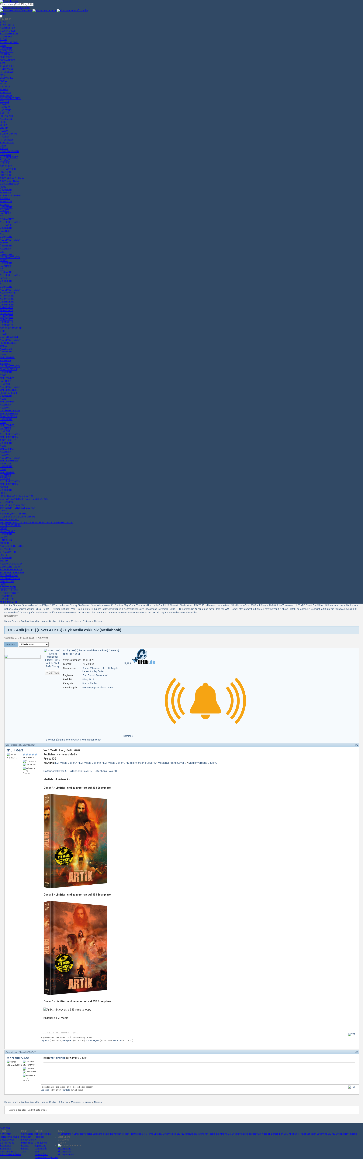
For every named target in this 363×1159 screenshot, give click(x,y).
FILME (3, 122)
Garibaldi (117, 1040)
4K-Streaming (64, 1134)
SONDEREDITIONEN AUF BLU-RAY (17, 508)
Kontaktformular (43, 1134)
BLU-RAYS (5, 160)
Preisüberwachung (9, 1137)
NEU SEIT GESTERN (10, 525)
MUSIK (3, 83)
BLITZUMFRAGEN (9, 33)
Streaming (322, 1134)
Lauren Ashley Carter (93, 671)
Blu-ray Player (220, 1134)
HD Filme (148, 1134)
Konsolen (311, 1134)
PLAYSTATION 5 (8, 369)
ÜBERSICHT (6, 48)
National (98, 621)
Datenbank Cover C (105, 771)
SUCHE (3, 528)
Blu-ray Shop (334, 1134)
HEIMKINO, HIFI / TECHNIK (13, 513)
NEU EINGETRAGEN (10, 222)
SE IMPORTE (6, 319)
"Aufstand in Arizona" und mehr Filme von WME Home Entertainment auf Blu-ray (223, 609)
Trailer (302, 1134)
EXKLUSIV (5, 54)
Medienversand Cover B (172, 762)
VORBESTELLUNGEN (11, 195)
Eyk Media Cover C (114, 762)
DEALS (5, 154)
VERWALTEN (6, 549)
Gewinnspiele (28, 1134)
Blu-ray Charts (84, 1134)
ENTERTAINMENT (9, 519)
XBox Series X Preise (10, 1154)
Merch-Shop (27, 1142)
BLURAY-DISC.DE (8, 133)
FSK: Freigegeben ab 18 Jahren (97, 687)
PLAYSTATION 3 (8, 416)
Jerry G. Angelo (110, 668)
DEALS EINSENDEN (9, 183)
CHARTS (4, 210)
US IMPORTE (6, 325)
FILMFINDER (6, 201)
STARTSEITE (7, 24)
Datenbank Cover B (80, 771)
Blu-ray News (64, 1148)
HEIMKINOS (6, 596)
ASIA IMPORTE (8, 292)
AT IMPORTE (7, 295)
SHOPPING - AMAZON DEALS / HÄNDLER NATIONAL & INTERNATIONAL (36, 522)
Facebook (39, 1137)
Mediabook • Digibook (81, 621)
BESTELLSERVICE (9, 337)
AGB (37, 1151)
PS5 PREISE (6, 172)
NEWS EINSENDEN (9, 151)
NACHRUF (5, 86)
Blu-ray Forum (11, 621)
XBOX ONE (5, 463)
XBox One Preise (8, 1151)
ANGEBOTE (6, 113)
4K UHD (284, 1134)
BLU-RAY (4, 204)
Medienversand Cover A (141, 762)
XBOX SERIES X (8, 440)
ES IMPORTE (6, 307)
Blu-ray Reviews (185, 1134)
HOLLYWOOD (7, 69)
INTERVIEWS (6, 72)
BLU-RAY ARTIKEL (9, 42)
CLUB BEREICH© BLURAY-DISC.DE (17, 516)
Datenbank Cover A (55, 771)
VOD (2, 331)
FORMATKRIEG (8, 60)
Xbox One (294, 1134)
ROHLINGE (5, 92)
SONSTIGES (6, 166)
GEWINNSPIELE (8, 30)
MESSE (3, 81)
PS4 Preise (5, 1145)
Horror (85, 683)
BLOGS (3, 39)
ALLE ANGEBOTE (9, 157)
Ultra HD (158, 1134)
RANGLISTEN (7, 599)
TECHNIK (4, 101)
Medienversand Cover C (202, 762)
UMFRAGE (5, 107)
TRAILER (4, 104)
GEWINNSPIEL (7, 66)
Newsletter (5, 1134)
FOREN (3, 493)
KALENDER (5, 213)
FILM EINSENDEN (8, 343)
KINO (2, 74)
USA (84, 679)
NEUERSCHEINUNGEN (11, 563)
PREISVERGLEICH (9, 590)
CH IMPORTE (7, 304)
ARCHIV (4, 148)
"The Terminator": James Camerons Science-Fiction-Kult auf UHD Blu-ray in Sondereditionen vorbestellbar (143, 612)
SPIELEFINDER (7, 357)
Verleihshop (57, 1057)
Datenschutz (41, 1154)
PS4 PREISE (6, 175)
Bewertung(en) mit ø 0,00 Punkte (63, 739)
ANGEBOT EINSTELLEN (12, 546)
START (4, 22)
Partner (25, 1148)
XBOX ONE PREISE (9, 181)
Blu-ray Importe (349, 1134)
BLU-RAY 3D (6, 225)
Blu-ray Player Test (203, 1134)
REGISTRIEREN (8, 587)
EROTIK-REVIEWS (9, 575)
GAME (3, 63)
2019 (91, 679)
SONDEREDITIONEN (10, 98)
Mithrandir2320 (18, 1058)
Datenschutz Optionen (46, 1157)
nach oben (5, 1128)
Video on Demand (270, 1134)
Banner (25, 1145)
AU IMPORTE (7, 298)
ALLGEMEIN (6, 119)
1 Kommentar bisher (90, 739)
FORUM (4, 487)
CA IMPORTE (7, 301)
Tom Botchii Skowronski (95, 675)
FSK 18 (3, 555)
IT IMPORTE (6, 313)
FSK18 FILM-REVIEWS (11, 569)
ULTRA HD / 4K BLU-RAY (12, 504)
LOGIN (3, 584)
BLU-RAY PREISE (8, 169)
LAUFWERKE (6, 77)
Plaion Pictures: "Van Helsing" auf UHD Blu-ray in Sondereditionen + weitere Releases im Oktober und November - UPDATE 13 (118, 609)
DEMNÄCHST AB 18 (10, 566)
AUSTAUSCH (6, 51)
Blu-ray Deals (64, 1151)
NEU (2, 216)
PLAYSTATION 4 (8, 393)
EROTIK (4, 128)
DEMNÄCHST (7, 219)
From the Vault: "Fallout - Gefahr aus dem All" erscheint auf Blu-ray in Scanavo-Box (306, 609)
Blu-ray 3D (255, 1134)
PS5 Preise (5, 1148)
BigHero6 (45, 1040)
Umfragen (26, 1137)
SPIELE (3, 345)
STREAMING (6, 502)
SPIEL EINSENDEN (9, 390)
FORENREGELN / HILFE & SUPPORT (18, 496)
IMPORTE (5, 278)
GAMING (4, 510)
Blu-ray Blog (27, 1139)
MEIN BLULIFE (7, 581)
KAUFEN (4, 537)
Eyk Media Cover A (66, 762)
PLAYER (4, 89)
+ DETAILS (52, 672)
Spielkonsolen (100, 1134)
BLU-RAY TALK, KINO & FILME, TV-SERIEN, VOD (24, 499)
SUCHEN (4, 543)
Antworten (11, 644)
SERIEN (4, 125)
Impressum (40, 1145)
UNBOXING (5, 110)
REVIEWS (5, 198)
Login (3, 13)
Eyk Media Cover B (90, 762)
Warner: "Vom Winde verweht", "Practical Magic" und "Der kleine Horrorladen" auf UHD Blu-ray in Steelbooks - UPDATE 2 (142, 605)
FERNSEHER (6, 57)
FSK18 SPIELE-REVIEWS (12, 572)
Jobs (23, 1151)
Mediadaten (41, 1142)
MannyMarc (67, 1040)
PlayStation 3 (136, 1134)
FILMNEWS (5, 192)
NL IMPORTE (6, 316)
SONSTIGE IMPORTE (11, 328)
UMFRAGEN (6, 36)
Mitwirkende (41, 1148)
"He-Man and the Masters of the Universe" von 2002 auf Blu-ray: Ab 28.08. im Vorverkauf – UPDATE (254, 605)
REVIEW (4, 131)
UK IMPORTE (6, 322)
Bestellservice (7, 1139)
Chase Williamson (91, 668)
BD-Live (232, 1134)
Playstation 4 (243, 1134)
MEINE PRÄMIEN (8, 602)
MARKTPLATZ (7, 531)
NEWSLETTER (7, 27)
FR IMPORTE (6, 310)
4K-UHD (4, 242)
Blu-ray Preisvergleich (118, 1134)
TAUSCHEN (6, 540)
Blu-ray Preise (7, 1142)
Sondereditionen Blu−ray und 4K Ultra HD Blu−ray (44, 621)
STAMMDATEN (8, 552)
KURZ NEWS (6, 116)
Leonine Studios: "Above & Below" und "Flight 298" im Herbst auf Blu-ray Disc (43, 605)
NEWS (3, 45)
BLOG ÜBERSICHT (9, 593)
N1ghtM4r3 (15, 750)
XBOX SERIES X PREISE (12, 178)
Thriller (93, 683)
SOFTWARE (6, 95)
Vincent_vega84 (92, 1040)
